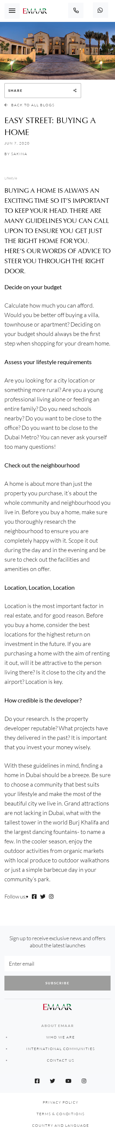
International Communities (60, 1048)
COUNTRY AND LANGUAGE (60, 1125)
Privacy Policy (60, 1102)
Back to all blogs (32, 105)
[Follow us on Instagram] (51, 896)
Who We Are (60, 1037)
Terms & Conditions (61, 1114)
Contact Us (60, 1060)
